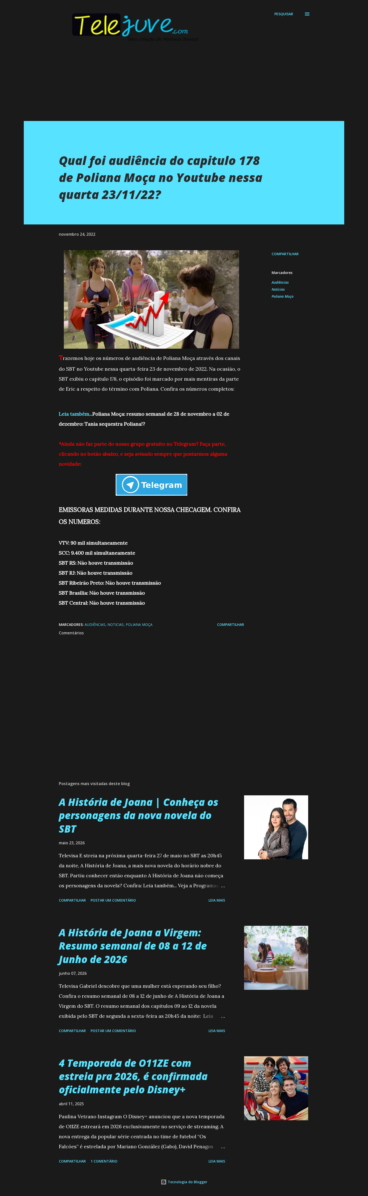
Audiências (280, 282)
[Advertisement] (174, 86)
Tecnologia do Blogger (187, 1182)
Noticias (278, 289)
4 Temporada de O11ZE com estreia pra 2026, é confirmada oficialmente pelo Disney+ (133, 1076)
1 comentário (104, 1161)
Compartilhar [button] (285, 253)
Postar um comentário (113, 900)
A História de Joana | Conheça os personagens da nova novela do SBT (138, 815)
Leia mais (217, 900)
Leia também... (75, 414)
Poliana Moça (282, 296)
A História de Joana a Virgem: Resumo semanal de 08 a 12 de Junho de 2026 (133, 946)
